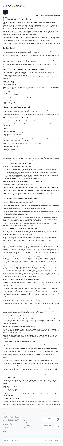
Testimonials (6, 22)
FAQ (4, 20)
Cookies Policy (15, 308)
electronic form (43, 381)
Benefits (5, 19)
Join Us (5, 17)
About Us (5, 23)
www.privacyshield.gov (12, 273)
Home (4, 14)
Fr (3, 26)
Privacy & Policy (48, 440)
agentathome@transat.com (49, 427)
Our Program (6, 16)
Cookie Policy (56, 440)
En (3, 25)
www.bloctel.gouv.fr (20, 371)
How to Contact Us (16, 43)
